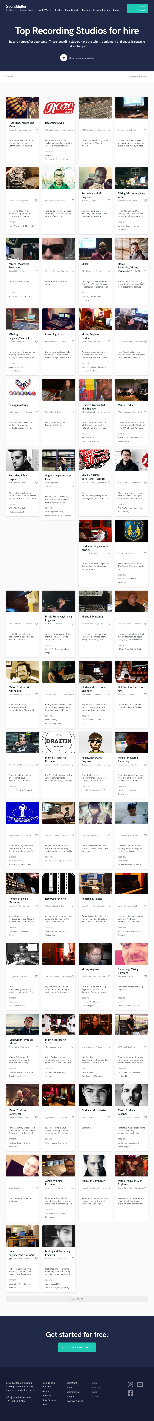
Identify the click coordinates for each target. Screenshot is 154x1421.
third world (122, 1076)
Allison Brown (26, 865)
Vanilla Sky (122, 1143)
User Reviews (49, 1400)
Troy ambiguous (15, 371)
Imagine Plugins (101, 10)
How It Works (44, 10)
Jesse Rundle (63, 931)
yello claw (122, 582)
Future (135, 226)
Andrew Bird (19, 226)
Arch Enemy (95, 1002)
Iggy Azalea (13, 1284)
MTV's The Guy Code (17, 508)
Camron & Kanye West (91, 441)
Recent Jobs (26, 10)
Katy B (120, 790)
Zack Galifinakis (135, 438)
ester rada (85, 367)
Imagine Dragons (24, 1143)
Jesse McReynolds (16, 861)
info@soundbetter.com (18, 1397)
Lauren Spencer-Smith (54, 512)
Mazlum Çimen (124, 931)
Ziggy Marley (50, 1217)
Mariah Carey (59, 1213)
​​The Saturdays (59, 1072)
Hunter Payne (123, 441)
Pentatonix (99, 720)
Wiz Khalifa (132, 579)
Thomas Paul (50, 935)
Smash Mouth (25, 931)
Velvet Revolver (15, 1002)
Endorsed (28, 790)
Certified (19, 790)
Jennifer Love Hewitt (17, 1076)
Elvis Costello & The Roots (92, 1076)
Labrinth (48, 1076)
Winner (12, 790)
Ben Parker (62, 1143)
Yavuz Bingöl (136, 931)
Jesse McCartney (88, 790)
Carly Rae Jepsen (125, 226)
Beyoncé (85, 297)
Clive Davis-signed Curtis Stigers (21, 1072)
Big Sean (48, 1072)
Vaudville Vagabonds (53, 723)
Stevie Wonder (87, 1072)
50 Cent (48, 861)
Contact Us (97, 1396)
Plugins (86, 10)
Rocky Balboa (14, 1147)
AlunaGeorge (24, 1284)
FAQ (44, 1404)
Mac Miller (122, 579)
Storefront (72, 1383)
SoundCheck (72, 10)
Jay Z (25, 297)
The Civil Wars (95, 297)
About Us (47, 1395)
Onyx (127, 649)
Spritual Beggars (88, 1006)
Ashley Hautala (51, 1143)
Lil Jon (120, 649)
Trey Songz (57, 861)
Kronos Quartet (88, 720)
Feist (10, 226)
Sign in (116, 10)
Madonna (49, 1213)
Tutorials (95, 1387)
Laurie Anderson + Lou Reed (129, 1006)
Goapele (12, 935)
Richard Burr (123, 438)
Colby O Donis (136, 649)
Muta (22, 367)
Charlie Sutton (51, 931)
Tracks (58, 10)
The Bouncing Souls (17, 512)
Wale (98, 790)
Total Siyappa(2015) (53, 1284)
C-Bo (84, 723)
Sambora (12, 1143)
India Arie (85, 300)
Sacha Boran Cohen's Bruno (56, 159)
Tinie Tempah (123, 794)
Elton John (49, 155)
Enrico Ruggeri (124, 1147)
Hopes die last (133, 1143)
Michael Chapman (98, 367)
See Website (123, 861)
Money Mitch (14, 367)
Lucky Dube (122, 1072)
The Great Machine (89, 371)
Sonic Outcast (50, 720)
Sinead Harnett (131, 790)
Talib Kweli (67, 861)
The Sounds (13, 931)
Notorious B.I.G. (88, 438)
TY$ (103, 790)
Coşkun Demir (123, 935)
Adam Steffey (14, 865)
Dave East (122, 230)
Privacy (95, 1392)
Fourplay (85, 1002)
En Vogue (121, 1002)
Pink (30, 297)
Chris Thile (29, 226)
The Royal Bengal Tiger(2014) (56, 1288)
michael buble (134, 1072)
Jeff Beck (12, 1288)
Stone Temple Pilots (16, 1006)
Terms (94, 1383)
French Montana (15, 297)
